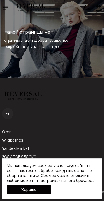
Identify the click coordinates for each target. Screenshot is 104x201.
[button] (7, 113)
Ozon (7, 131)
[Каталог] (5, 7)
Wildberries (12, 140)
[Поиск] (87, 7)
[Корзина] (98, 7)
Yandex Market (15, 148)
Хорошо (29, 189)
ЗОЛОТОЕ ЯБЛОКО (19, 156)
